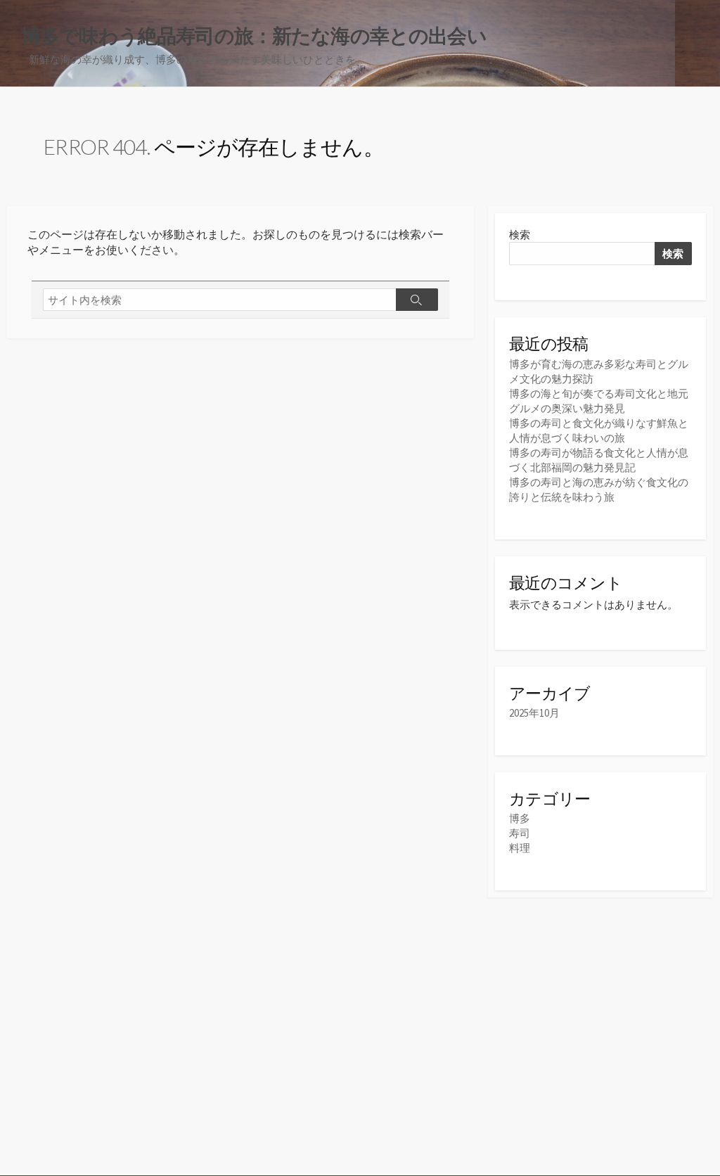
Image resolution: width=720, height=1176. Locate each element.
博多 (519, 818)
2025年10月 (534, 713)
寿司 (519, 833)
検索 (519, 234)
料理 (519, 848)
